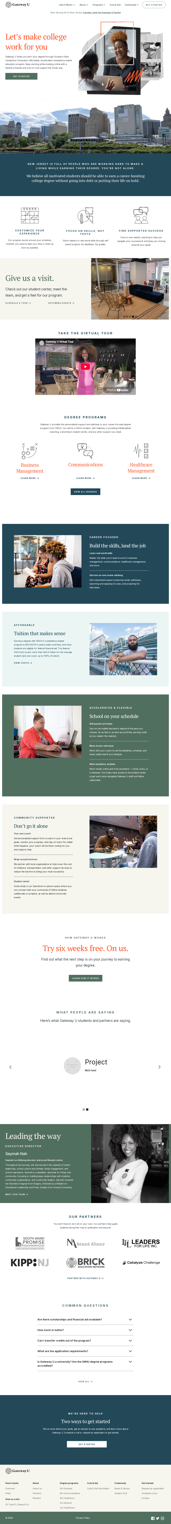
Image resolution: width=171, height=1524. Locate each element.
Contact (145, 1498)
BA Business (66, 1488)
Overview (10, 1488)
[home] (17, 5)
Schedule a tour (150, 1493)
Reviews (37, 1498)
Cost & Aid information (98, 1488)
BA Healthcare (67, 1498)
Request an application (153, 1488)
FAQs (8, 1493)
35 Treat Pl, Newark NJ (17, 1504)
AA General (65, 1503)
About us (37, 1488)
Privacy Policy (83, 1518)
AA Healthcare (67, 1507)
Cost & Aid (115, 4)
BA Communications (70, 1493)
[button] (67, 4)
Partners (37, 1493)
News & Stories (122, 1488)
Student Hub (120, 1493)
